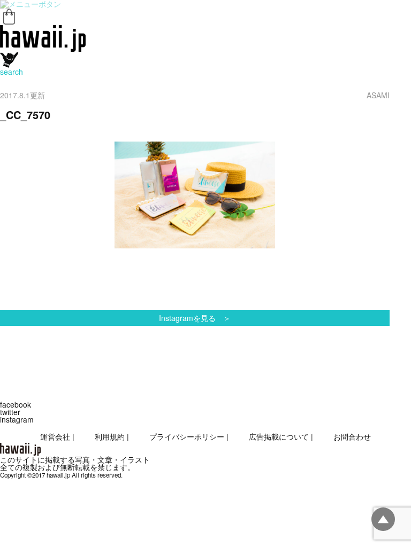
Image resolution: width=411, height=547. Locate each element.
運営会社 (55, 436)
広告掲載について (279, 436)
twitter (10, 412)
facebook (15, 404)
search (11, 71)
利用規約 (110, 436)
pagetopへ (383, 519)
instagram (17, 419)
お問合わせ (352, 436)
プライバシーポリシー (186, 436)
